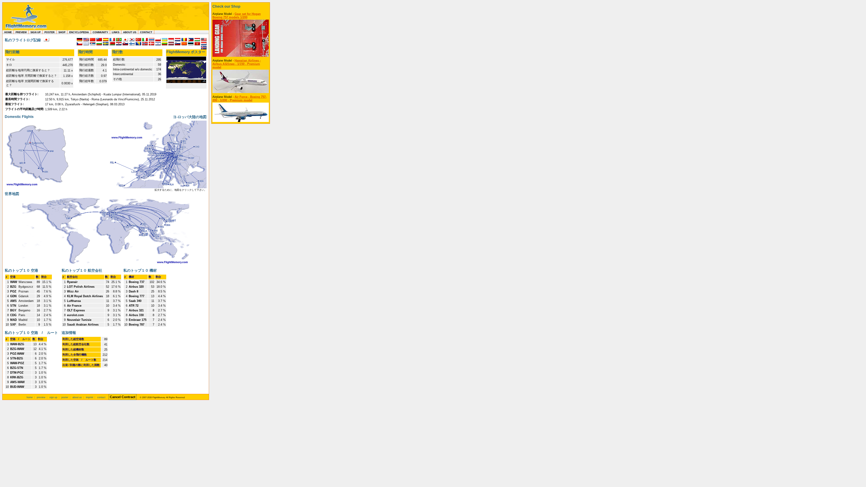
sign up (53, 397)
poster (64, 397)
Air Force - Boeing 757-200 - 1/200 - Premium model (239, 98)
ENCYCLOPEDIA (79, 32)
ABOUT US (129, 32)
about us (77, 397)
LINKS (115, 32)
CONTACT (146, 32)
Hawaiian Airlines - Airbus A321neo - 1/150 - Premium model (236, 64)
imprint (89, 397)
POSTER (49, 32)
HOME (8, 32)
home (30, 397)
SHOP (61, 32)
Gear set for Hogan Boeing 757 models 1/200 (236, 15)
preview (41, 397)
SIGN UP (35, 32)
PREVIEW (21, 32)
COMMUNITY (100, 32)
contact (101, 397)
